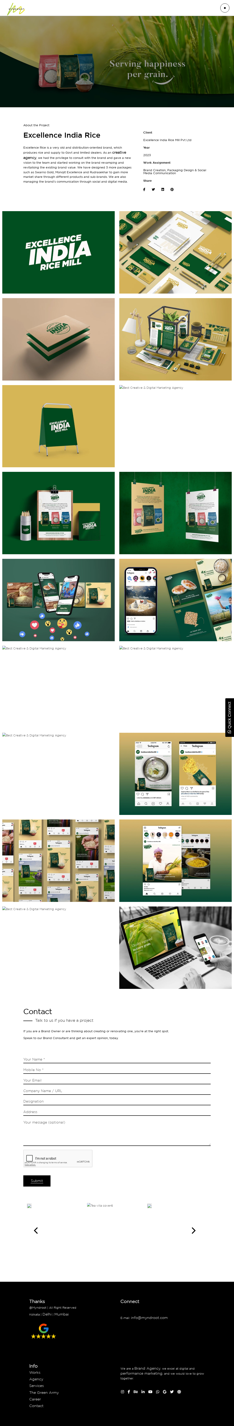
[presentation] (36, 1230)
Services (36, 1386)
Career (35, 1399)
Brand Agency (147, 1368)
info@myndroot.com (150, 1318)
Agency (36, 1379)
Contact (36, 1406)
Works (34, 1372)
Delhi (47, 1314)
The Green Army (44, 1392)
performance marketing (141, 1373)
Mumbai (61, 1314)
